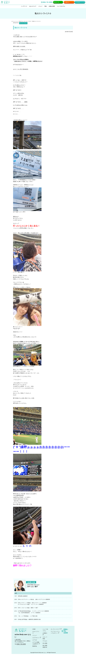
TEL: (20, 644)
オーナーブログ (23, 23)
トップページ (24, 6)
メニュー (40, 6)
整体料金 (34, 646)
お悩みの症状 (52, 6)
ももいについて (32, 6)
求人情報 (45, 643)
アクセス (45, 641)
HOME (33, 629)
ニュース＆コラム (61, 6)
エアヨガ (34, 640)
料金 (46, 6)
